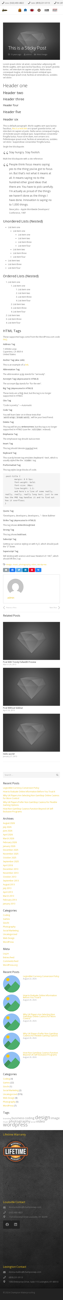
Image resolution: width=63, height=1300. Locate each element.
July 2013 (7, 888)
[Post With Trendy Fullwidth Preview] (31, 623)
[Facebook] (7, 1224)
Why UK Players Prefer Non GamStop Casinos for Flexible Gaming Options (30, 803)
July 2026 (7, 827)
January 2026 (9, 846)
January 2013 (9, 903)
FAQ (5, 339)
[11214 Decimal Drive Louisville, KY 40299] (6, 1217)
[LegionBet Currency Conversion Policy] (11, 976)
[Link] (4, 10)
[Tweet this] (19, 570)
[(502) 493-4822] (6, 1212)
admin (29, 54)
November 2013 (10, 872)
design (9, 564)
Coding (6, 915)
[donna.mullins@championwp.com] (6, 1207)
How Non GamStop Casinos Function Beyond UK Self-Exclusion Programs (28, 810)
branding (7, 1118)
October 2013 (9, 876)
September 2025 (11, 861)
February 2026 (10, 842)
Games (6, 919)
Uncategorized (10, 934)
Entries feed (8, 957)
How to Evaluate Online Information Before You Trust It (29, 791)
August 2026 (9, 823)
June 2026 (7, 830)
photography (24, 564)
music (15, 564)
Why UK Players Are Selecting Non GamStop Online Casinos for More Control (31, 797)
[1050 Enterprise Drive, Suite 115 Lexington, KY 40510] (6, 1282)
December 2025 (10, 849)
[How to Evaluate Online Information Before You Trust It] (11, 995)
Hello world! (9, 754)
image (55, 1118)
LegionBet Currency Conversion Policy (21, 787)
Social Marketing (10, 930)
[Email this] (6, 570)
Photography (9, 926)
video (33, 564)
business (17, 1118)
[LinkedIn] (15, 1224)
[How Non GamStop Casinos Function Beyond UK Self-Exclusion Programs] (11, 1053)
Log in (6, 953)
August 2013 (9, 884)
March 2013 (8, 896)
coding (29, 1118)
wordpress (41, 564)
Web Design (42, 54)
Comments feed (10, 961)
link (26, 364)
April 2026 (8, 834)
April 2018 (8, 865)
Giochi (6, 922)
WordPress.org (10, 965)
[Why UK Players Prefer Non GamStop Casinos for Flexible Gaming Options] (11, 1033)
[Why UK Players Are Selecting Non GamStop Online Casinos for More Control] (11, 1014)
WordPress (8, 942)
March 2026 (8, 838)
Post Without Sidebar (13, 707)
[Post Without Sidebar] (31, 669)
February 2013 (10, 899)
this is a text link (19, 128)
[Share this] (12, 570)
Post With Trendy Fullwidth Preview (19, 662)
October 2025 (9, 857)
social (33, 1122)
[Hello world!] (31, 715)
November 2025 (10, 853)
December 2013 (10, 869)
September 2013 (11, 880)
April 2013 (8, 892)
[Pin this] (32, 570)
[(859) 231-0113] (6, 1277)
